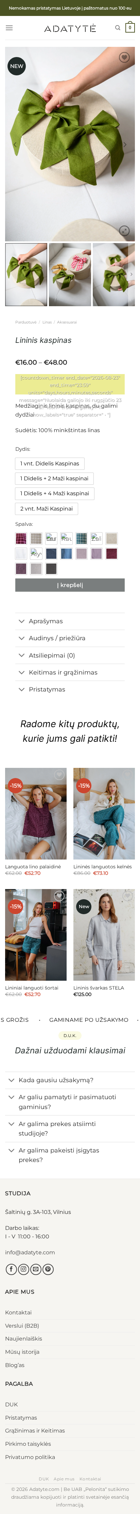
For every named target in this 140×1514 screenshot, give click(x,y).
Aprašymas (46, 621)
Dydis (22, 449)
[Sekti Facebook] (11, 1269)
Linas (47, 322)
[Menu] (9, 27)
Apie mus (64, 1478)
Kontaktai (18, 1312)
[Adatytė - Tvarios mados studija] (70, 28)
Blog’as (14, 1365)
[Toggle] (22, 622)
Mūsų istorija (22, 1352)
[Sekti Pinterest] (48, 1269)
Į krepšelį (70, 585)
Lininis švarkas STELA (98, 988)
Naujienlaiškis (23, 1338)
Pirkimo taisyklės (28, 1444)
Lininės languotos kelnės (102, 866)
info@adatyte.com (30, 1252)
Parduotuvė (26, 322)
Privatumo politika (30, 1457)
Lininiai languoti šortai (31, 988)
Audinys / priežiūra (57, 638)
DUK (11, 1404)
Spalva (23, 524)
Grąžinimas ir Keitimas (35, 1430)
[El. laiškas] (35, 1269)
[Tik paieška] (117, 27)
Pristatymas (21, 1418)
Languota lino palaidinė (33, 866)
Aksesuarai (67, 322)
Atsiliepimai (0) (52, 655)
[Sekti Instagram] (23, 1269)
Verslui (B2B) (22, 1326)
